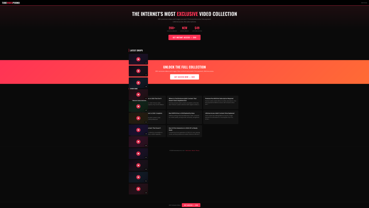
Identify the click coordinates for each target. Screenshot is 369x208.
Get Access (364, 3)
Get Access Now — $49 (184, 77)
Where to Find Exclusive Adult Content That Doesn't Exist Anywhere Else (183, 100)
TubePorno (11, 2)
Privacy (197, 150)
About (193, 150)
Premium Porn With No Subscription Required (219, 99)
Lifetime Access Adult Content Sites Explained (219, 113)
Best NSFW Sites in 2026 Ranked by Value (181, 113)
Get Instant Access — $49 (184, 37)
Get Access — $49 (191, 205)
